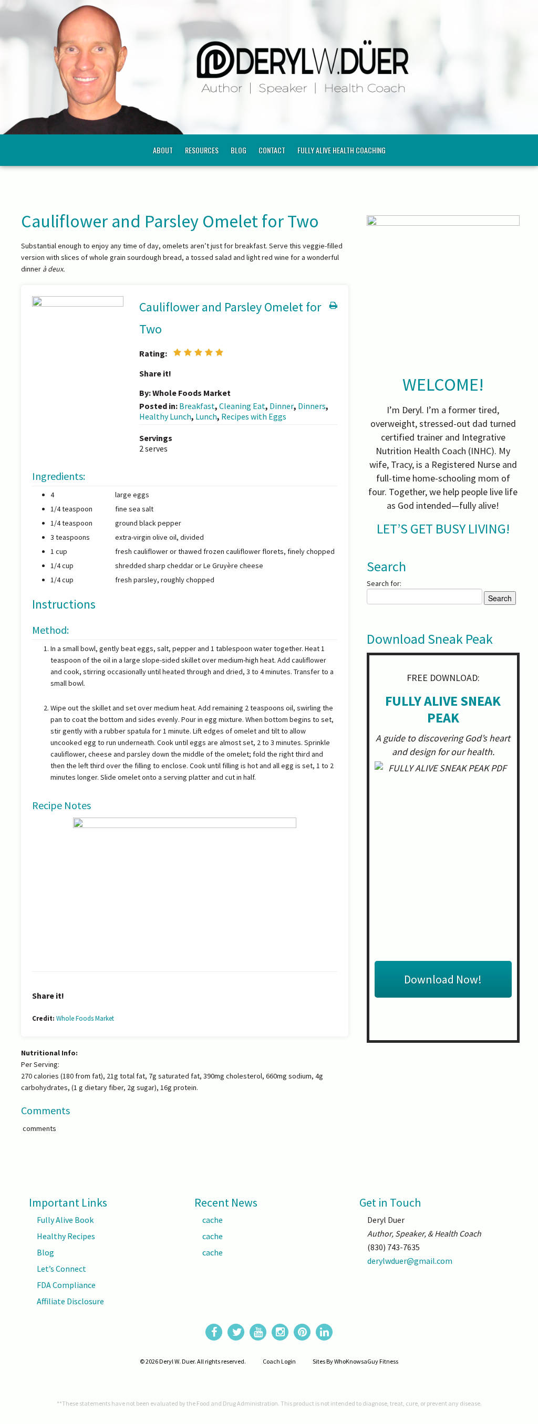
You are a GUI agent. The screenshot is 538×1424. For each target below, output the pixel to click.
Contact (271, 149)
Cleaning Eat (242, 406)
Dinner (282, 406)
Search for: (384, 583)
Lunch (206, 416)
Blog (238, 149)
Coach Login (279, 1361)
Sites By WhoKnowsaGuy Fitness (355, 1361)
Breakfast (197, 406)
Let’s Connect (61, 1268)
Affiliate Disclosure (70, 1301)
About (163, 149)
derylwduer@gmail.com (409, 1260)
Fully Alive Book (65, 1219)
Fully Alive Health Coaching (341, 149)
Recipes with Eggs (253, 416)
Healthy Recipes (66, 1236)
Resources (202, 149)
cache (212, 1219)
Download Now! (443, 979)
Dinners (312, 406)
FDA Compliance (66, 1285)
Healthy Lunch (165, 416)
